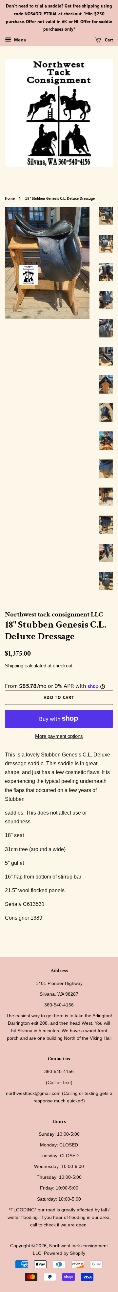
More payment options (59, 736)
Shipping (14, 665)
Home (10, 198)
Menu (20, 40)
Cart (108, 40)
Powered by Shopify (64, 1253)
